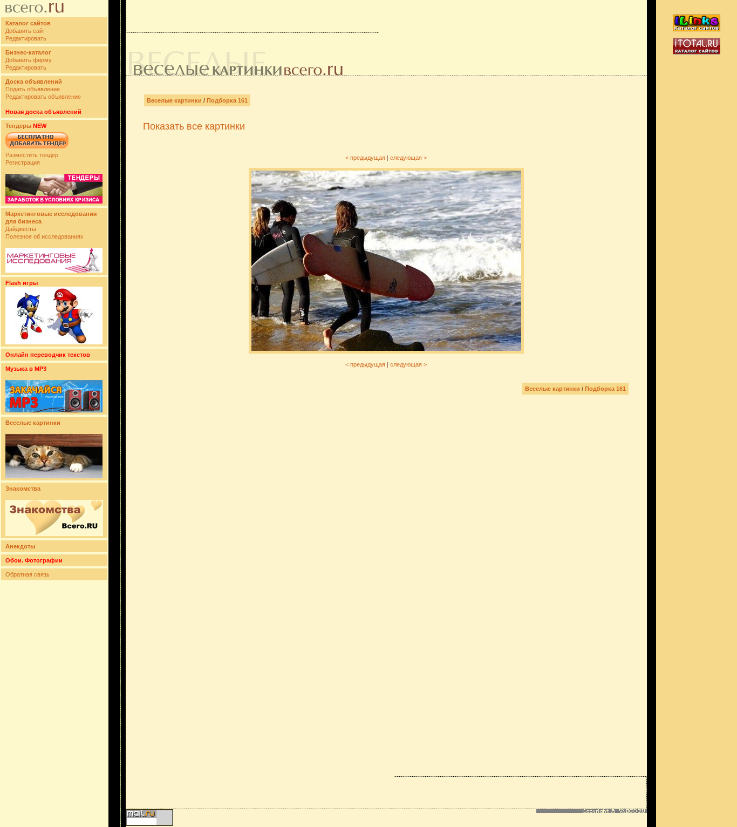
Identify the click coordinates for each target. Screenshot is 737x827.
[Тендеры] (54, 201)
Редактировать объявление (43, 96)
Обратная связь (27, 574)
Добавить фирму (28, 60)
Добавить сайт (25, 31)
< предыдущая (365, 157)
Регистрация (22, 162)
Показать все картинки (194, 126)
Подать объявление (32, 89)
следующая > (408, 157)
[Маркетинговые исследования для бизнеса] (54, 270)
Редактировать (25, 38)
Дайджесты (20, 229)
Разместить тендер (31, 155)
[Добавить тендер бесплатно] (37, 149)
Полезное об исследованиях (44, 236)
